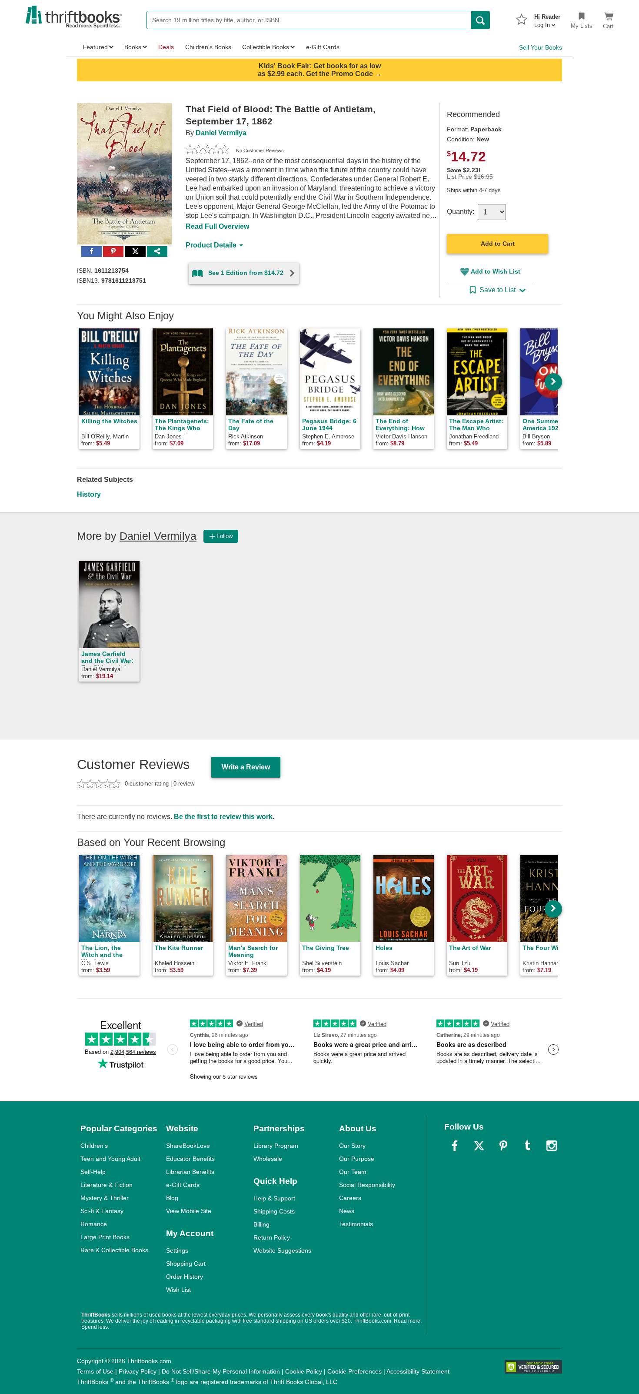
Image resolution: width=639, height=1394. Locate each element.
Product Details (211, 245)
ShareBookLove (188, 1145)
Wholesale (267, 1158)
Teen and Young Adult (110, 1158)
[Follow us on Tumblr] (527, 1145)
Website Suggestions (282, 1250)
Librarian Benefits (190, 1171)
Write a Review (246, 767)
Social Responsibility (367, 1184)
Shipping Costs (274, 1211)
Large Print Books (105, 1237)
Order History (184, 1276)
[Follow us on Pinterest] (503, 1145)
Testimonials (356, 1223)
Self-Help (93, 1171)
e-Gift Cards (183, 1184)
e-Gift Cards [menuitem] (322, 46)
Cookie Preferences (354, 1371)
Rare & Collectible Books (114, 1250)
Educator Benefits (190, 1158)
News (346, 1210)
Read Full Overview (217, 226)
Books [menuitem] (132, 46)
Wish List (178, 1289)
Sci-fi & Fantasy (101, 1210)
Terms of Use (95, 1371)
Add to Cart (498, 243)
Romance (93, 1223)
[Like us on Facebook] (454, 1145)
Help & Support (274, 1198)
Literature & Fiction (106, 1184)
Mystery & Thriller (104, 1197)
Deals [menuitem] (166, 46)
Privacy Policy (137, 1371)
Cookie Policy (303, 1371)
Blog (172, 1197)
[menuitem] (547, 18)
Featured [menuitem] (95, 46)
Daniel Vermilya (221, 133)
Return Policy (271, 1237)
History (89, 494)
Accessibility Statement (417, 1371)
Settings (177, 1250)
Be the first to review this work (223, 816)
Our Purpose (356, 1158)
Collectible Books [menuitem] (265, 46)
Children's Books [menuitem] (208, 46)
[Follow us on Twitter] (479, 1145)
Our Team (352, 1171)
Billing (261, 1224)
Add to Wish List (495, 271)
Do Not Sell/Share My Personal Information (221, 1371)
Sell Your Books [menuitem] (540, 47)
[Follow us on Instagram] (551, 1145)
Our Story (352, 1145)
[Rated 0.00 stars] (207, 150)
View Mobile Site (188, 1210)
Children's (94, 1145)
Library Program (275, 1145)
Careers (350, 1197)
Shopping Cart (186, 1263)
